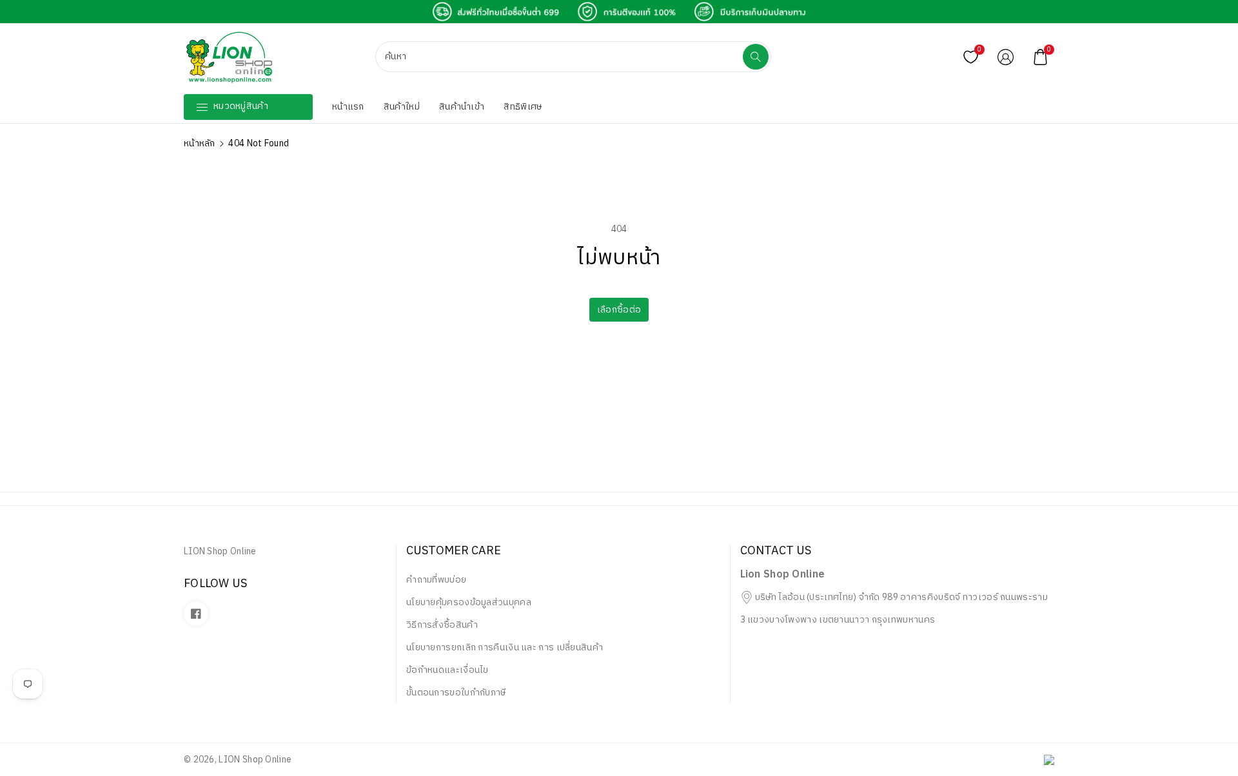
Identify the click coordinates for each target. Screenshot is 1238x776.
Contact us (775, 552)
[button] (1040, 57)
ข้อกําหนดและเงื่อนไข (447, 670)
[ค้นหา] (756, 57)
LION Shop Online (255, 759)
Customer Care (453, 552)
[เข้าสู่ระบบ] (1005, 57)
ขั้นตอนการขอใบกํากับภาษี (456, 692)
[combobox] (560, 57)
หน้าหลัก (199, 143)
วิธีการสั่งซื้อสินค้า (442, 624)
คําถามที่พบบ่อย (436, 579)
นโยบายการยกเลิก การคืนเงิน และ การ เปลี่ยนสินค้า (504, 647)
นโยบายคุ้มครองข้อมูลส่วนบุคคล (468, 602)
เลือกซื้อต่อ (619, 309)
